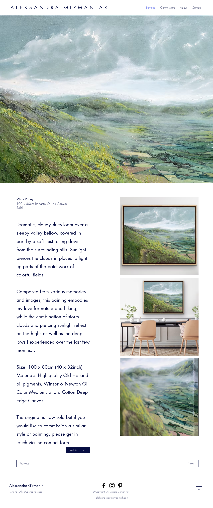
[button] (197, 7)
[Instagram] (111, 485)
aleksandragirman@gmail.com (112, 497)
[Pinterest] (120, 485)
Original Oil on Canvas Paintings (26, 491)
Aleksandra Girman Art (27, 485)
